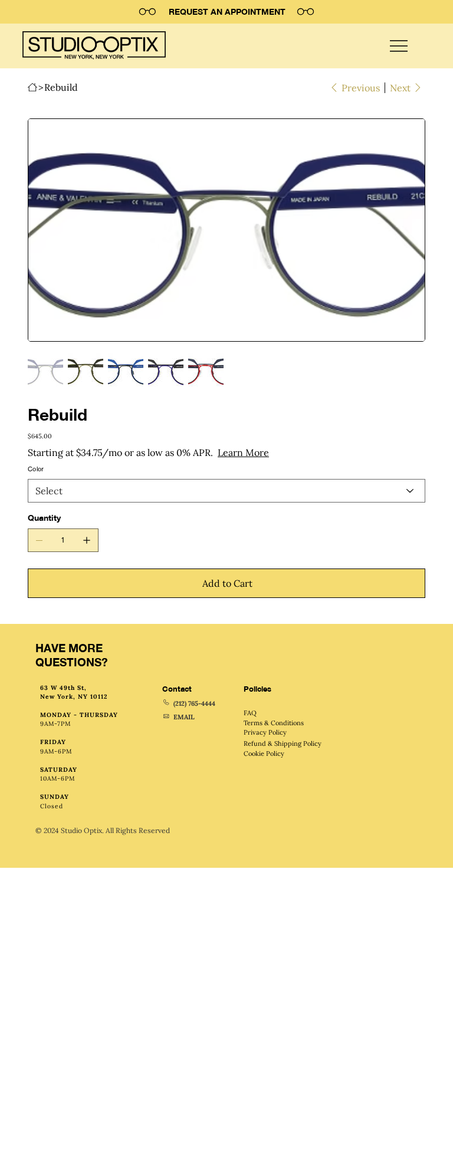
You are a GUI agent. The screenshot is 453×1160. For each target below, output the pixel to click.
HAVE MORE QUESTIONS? (71, 655)
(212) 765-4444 (194, 703)
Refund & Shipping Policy (282, 743)
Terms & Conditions (274, 723)
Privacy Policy (265, 732)
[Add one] (87, 540)
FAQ (250, 713)
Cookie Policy (264, 753)
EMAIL (184, 717)
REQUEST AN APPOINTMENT (227, 11)
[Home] (32, 87)
